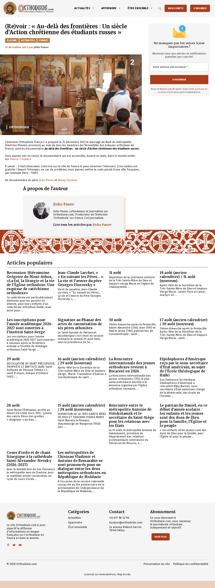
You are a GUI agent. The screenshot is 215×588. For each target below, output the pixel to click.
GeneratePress (107, 574)
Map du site (124, 574)
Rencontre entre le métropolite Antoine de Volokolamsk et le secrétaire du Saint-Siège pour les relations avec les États (131, 415)
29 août (13, 359)
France (43, 40)
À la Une (12, 40)
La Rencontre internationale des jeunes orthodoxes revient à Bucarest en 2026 (132, 365)
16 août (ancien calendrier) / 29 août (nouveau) (82, 361)
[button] (94, 8)
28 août (13, 405)
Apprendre (109, 8)
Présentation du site (156, 564)
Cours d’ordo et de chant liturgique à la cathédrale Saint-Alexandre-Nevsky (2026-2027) (29, 458)
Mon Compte (175, 8)
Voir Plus (161, 536)
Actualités (82, 8)
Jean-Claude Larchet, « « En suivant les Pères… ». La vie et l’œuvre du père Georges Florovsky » (81, 279)
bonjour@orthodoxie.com (125, 522)
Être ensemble (138, 8)
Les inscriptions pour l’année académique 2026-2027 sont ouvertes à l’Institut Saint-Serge (30, 326)
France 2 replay (20, 159)
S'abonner (200, 8)
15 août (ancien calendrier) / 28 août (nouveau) (81, 407)
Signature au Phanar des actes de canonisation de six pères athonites (80, 324)
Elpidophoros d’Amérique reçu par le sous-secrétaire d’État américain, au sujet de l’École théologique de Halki (184, 367)
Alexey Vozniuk (67, 180)
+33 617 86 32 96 (119, 517)
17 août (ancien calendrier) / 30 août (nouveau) (183, 322)
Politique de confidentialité (190, 564)
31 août (115, 273)
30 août (115, 320)
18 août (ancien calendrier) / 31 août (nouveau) (178, 277)
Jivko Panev (46, 180)
